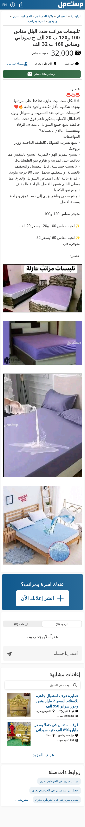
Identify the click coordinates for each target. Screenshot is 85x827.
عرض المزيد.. (42, 754)
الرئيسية (76, 16)
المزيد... (22, 799)
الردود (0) (62, 624)
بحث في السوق (59, 685)
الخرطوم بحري (22, 16)
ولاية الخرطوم (44, 16)
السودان (62, 16)
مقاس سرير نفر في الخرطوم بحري (57, 800)
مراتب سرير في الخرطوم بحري (59, 781)
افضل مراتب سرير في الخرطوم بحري (55, 790)
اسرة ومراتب (36, 21)
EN (4, 4)
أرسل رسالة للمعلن (44, 74)
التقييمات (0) (22, 624)
